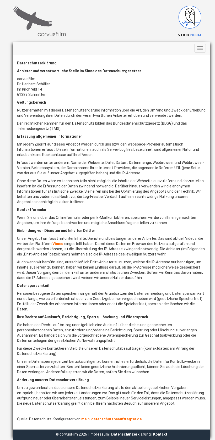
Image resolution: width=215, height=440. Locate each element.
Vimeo (57, 244)
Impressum (99, 434)
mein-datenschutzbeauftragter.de (111, 419)
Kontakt (160, 434)
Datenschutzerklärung (131, 434)
